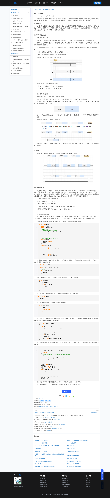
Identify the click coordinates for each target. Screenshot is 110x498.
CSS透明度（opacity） (72, 445)
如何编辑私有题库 (66, 484)
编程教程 (30, 3)
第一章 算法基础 (15, 12)
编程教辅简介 (65, 478)
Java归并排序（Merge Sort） (74, 461)
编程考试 (46, 3)
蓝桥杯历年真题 (43, 484)
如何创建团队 (65, 482)
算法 (50, 400)
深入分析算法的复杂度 (18, 18)
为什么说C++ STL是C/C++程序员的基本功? (77, 440)
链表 (46, 400)
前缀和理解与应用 (17, 34)
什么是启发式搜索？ (17, 70)
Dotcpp (13, 3)
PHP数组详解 (38, 448)
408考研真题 (43, 482)
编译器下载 (42, 478)
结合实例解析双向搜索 (18, 68)
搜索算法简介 (16, 56)
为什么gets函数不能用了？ (73, 463)
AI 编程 (61, 3)
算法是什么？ (16, 15)
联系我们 (88, 480)
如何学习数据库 (71, 448)
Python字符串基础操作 (40, 458)
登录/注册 (97, 3)
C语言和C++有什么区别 (41, 451)
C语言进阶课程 (56, 419)
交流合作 (88, 482)
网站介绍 (88, 478)
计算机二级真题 (43, 486)
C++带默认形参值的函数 (73, 455)
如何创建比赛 (65, 480)
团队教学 (54, 3)
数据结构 (52, 9)
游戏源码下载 (43, 480)
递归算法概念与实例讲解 (19, 29)
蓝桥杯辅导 (48, 430)
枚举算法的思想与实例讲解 (19, 21)
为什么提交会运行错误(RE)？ (42, 440)
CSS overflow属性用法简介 (41, 443)
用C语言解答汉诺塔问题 (18, 50)
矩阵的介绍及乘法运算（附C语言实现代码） (45, 466)
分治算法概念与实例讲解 (19, 31)
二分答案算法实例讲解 (18, 42)
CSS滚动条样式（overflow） (74, 466)
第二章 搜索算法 (15, 53)
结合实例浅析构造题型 (18, 48)
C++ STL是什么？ (39, 463)
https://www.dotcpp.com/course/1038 (48, 406)
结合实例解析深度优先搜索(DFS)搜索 (21, 60)
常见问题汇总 (65, 486)
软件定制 (88, 486)
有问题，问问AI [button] (102, 474)
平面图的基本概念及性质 (73, 451)
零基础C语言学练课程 (50, 417)
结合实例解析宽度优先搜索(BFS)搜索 (21, 64)
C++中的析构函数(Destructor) (74, 443)
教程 (40, 9)
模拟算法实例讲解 (17, 23)
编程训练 (38, 3)
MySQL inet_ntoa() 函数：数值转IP (43, 461)
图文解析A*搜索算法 (18, 73)
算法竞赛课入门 (55, 428)
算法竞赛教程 (46, 9)
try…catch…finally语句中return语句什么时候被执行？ (48, 445)
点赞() (67, 391)
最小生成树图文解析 (72, 458)
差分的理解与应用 (17, 37)
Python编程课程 (48, 422)
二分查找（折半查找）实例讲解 (20, 40)
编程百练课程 (62, 424)
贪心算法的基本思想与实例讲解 (20, 26)
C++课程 (50, 426)
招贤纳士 (88, 484)
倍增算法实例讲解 (17, 45)
